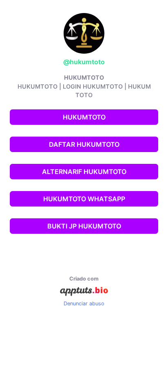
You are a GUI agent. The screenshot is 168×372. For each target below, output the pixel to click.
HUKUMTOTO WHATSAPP (84, 199)
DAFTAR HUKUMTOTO (84, 144)
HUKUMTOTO (84, 117)
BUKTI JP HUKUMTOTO (84, 226)
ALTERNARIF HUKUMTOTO (84, 172)
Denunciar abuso (84, 303)
